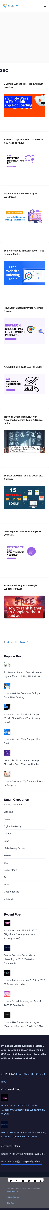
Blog (3, 1081)
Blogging (8, 812)
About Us (29, 1074)
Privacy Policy (12, 1191)
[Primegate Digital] (10, 6)
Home (19, 1074)
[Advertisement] (24, 37)
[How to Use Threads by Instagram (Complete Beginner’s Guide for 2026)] (7, 1016)
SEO (6, 862)
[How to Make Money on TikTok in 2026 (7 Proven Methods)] (7, 974)
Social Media (10, 870)
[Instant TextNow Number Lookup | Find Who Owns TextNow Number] (7, 754)
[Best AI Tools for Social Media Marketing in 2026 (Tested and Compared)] (7, 949)
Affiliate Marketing (13, 804)
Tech (6, 877)
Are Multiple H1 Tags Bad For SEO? (23, 367)
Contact (40, 1074)
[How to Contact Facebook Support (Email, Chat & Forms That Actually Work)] (7, 708)
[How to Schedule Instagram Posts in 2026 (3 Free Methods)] (7, 995)
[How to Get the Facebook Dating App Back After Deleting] (7, 687)
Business (8, 819)
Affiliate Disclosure (14, 1197)
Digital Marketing (13, 826)
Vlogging (8, 899)
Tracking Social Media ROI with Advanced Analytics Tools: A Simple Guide (23, 420)
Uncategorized (11, 891)
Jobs (6, 841)
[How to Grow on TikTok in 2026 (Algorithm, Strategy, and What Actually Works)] (7, 924)
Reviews (8, 855)
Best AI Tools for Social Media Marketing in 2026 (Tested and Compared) (20, 959)
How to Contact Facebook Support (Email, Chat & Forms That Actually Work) (22, 718)
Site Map (10, 1203)
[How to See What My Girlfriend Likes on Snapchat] (7, 775)
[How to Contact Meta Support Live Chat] (7, 733)
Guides (7, 833)
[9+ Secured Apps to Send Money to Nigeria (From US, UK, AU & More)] (7, 666)
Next (23, 641)
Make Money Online (14, 848)
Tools (7, 884)
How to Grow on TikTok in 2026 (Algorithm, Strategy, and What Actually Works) (20, 934)
